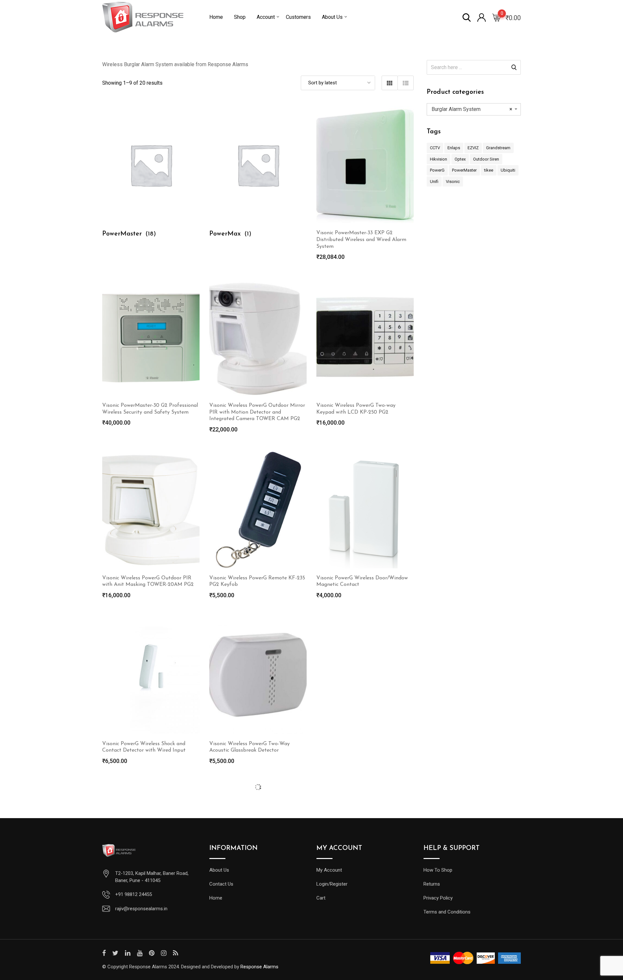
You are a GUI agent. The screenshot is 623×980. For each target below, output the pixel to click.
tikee (488, 170)
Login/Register (332, 884)
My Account (329, 870)
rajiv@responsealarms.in (141, 909)
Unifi (434, 181)
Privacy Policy (438, 898)
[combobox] (474, 109)
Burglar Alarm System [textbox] (472, 109)
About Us (332, 17)
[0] (496, 17)
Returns (431, 884)
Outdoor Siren (486, 159)
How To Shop (437, 870)
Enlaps (453, 147)
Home (216, 17)
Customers (298, 17)
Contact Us (221, 884)
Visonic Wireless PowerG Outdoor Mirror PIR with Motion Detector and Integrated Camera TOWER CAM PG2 (257, 412)
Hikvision (438, 159)
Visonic (453, 181)
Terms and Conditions (446, 912)
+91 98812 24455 (133, 894)
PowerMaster (464, 170)
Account (266, 17)
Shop (240, 17)
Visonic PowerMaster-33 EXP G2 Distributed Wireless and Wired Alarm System (361, 239)
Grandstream (498, 147)
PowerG (437, 170)
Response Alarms (259, 967)
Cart (320, 898)
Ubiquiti (508, 170)
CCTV (435, 147)
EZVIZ (473, 147)
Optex (460, 159)
